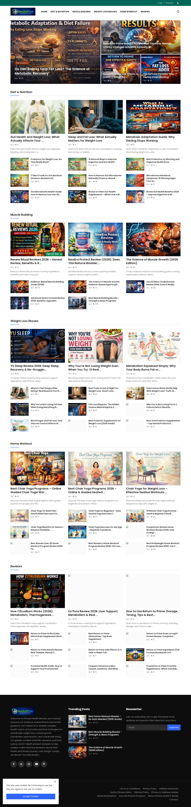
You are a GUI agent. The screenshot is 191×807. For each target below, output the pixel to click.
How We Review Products (132, 795)
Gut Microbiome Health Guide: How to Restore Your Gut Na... (46, 193)
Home (44, 11)
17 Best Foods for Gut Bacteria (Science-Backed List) (46, 177)
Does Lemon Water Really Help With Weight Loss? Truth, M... (161, 389)
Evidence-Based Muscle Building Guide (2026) (47, 283)
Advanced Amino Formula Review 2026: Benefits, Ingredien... (48, 299)
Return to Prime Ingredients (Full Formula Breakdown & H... (162, 651)
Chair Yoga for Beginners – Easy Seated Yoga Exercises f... (105, 512)
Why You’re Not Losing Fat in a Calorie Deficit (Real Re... (161, 406)
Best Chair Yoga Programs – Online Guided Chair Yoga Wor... (35, 490)
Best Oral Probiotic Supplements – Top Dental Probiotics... (163, 422)
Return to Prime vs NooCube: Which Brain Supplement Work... (47, 635)
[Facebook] (13, 764)
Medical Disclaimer (106, 795)
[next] (95, 52)
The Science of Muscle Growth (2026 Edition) (152, 261)
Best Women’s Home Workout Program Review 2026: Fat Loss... (105, 545)
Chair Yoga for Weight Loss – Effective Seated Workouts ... (147, 490)
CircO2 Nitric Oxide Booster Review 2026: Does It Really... (161, 283)
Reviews (145, 11)
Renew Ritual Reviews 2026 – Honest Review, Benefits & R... (36, 261)
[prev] (15, 52)
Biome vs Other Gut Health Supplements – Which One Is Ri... (105, 193)
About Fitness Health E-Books (163, 795)
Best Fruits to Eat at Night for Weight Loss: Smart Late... (103, 389)
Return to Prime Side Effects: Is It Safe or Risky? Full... (105, 651)
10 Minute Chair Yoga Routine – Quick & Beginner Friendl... (162, 512)
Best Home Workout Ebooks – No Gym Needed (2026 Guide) (105, 718)
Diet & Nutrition (60, 11)
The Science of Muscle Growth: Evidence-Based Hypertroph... (104, 283)
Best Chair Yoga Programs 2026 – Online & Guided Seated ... (92, 490)
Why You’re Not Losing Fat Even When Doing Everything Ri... (46, 406)
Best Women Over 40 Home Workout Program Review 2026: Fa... (47, 546)
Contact (173, 799)
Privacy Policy (150, 788)
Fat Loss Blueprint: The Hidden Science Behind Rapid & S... (104, 406)
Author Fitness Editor (121, 792)
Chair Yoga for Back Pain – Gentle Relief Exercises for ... (45, 512)
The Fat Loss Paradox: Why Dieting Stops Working (158, 76)
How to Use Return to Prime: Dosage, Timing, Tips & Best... (152, 613)
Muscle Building (81, 11)
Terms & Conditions (130, 788)
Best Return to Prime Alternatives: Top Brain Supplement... (100, 636)
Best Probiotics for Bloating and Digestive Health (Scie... (162, 160)
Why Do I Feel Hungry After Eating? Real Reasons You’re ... (46, 389)
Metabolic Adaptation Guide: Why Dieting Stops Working (150, 138)
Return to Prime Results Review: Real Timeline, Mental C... (47, 651)
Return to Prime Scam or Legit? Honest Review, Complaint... (162, 635)
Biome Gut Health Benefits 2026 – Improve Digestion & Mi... (162, 193)
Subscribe (174, 727)
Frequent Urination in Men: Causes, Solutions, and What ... (104, 667)
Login (160, 3)
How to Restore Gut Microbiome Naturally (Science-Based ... (105, 177)
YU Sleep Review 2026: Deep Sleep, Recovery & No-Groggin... (34, 367)
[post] (55, 52)
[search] (178, 11)
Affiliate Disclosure (168, 788)
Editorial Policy (141, 792)
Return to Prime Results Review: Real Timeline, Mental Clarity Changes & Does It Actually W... (137, 45)
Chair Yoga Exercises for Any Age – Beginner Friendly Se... (105, 528)
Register (170, 3)
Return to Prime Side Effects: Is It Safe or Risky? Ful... (120, 76)
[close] (55, 781)
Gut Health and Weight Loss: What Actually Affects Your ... (35, 138)
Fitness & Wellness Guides (164, 792)
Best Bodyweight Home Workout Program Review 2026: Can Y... (163, 545)
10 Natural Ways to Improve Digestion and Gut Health (103, 160)
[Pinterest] (44, 764)
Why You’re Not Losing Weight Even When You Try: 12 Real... (93, 367)
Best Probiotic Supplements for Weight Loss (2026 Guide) (105, 422)
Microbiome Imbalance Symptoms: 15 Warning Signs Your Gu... (161, 178)
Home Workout (128, 11)
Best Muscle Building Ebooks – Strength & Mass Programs (104, 299)
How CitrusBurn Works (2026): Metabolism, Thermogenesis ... (32, 613)
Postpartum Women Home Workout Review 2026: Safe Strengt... (160, 530)
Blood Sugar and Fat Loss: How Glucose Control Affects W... (46, 422)
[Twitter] (21, 764)
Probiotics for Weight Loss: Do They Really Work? (46, 160)
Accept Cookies (30, 796)
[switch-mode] (178, 3)
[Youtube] (36, 764)
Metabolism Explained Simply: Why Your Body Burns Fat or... (151, 367)
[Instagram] (29, 764)
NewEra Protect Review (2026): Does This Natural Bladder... (94, 261)
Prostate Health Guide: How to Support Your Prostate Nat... (46, 667)
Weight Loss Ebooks (105, 11)
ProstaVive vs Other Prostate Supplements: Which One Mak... (162, 667)
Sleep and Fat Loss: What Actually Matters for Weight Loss (92, 138)
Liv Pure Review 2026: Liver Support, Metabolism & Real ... (93, 613)
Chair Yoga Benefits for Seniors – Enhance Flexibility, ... (47, 528)
